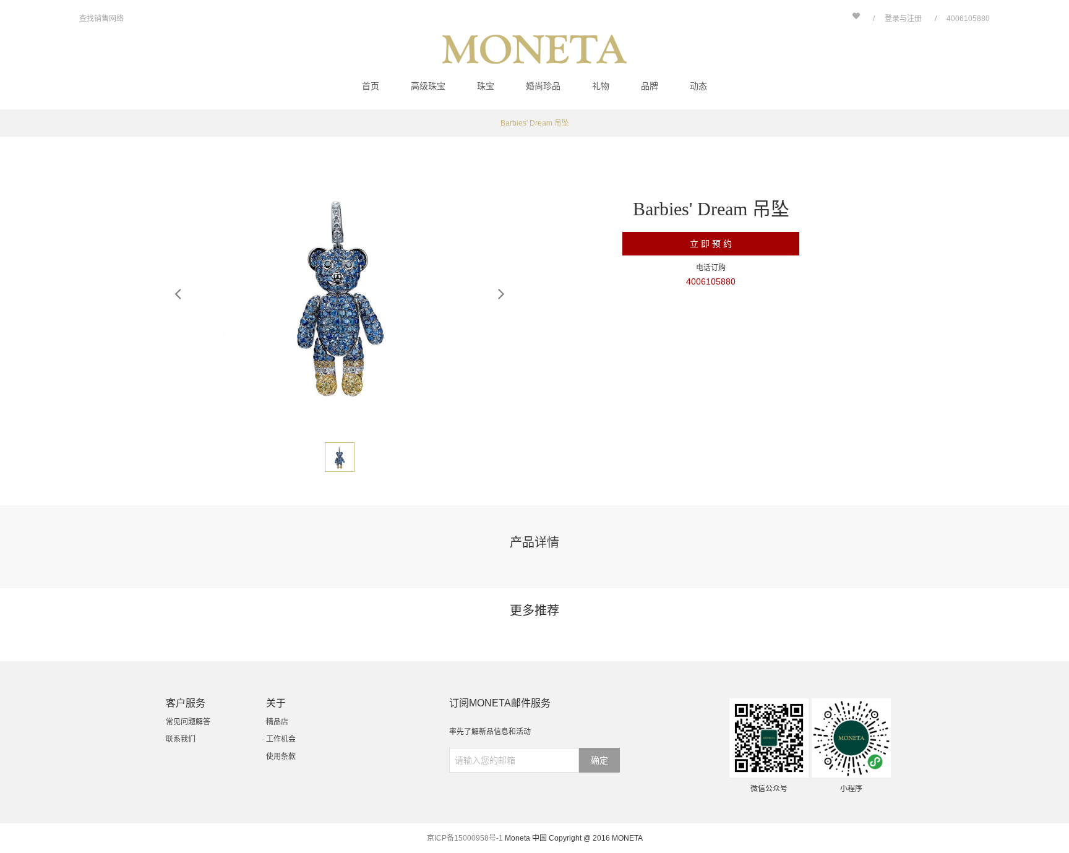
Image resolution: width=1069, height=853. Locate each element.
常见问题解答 (188, 722)
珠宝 (485, 86)
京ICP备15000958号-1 (465, 838)
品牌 (649, 86)
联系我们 (180, 739)
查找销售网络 (101, 18)
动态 (698, 86)
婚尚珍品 (543, 86)
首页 (370, 86)
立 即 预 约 (711, 244)
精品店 (277, 722)
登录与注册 (903, 18)
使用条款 (281, 756)
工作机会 (281, 739)
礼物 (600, 86)
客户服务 (185, 703)
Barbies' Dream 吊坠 (534, 123)
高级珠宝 (428, 86)
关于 (276, 703)
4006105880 (968, 18)
